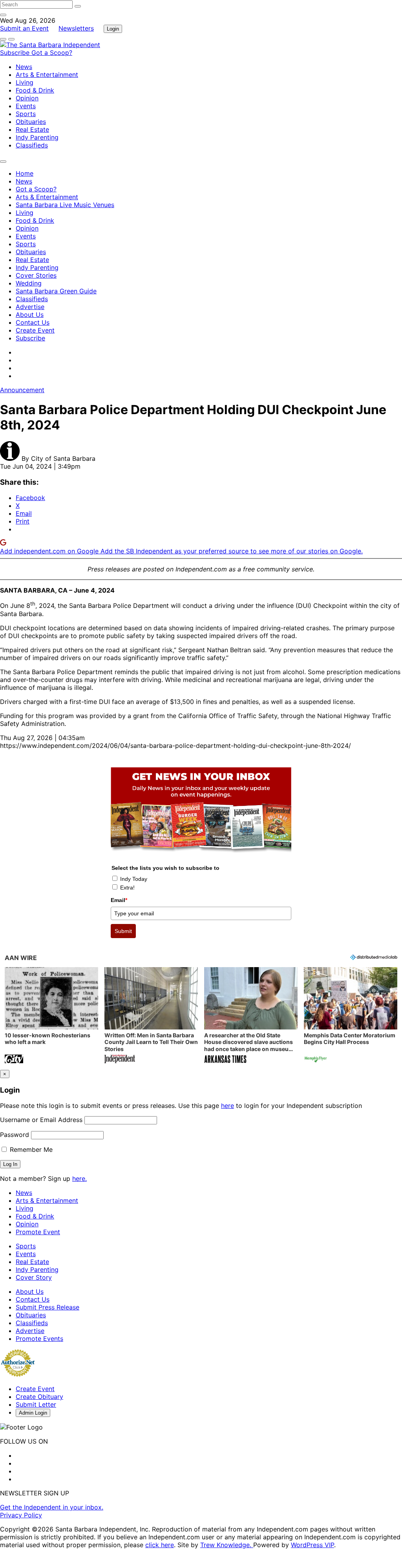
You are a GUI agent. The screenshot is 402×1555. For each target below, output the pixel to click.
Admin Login (33, 1413)
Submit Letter (36, 1404)
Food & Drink (35, 90)
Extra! (127, 887)
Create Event (35, 330)
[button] (51, 1015)
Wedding (29, 283)
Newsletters (76, 28)
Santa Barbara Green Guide (56, 291)
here (227, 1105)
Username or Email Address (41, 1120)
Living (24, 82)
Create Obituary (39, 1396)
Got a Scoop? (51, 52)
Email (119, 900)
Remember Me (30, 1149)
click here (159, 1545)
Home (24, 173)
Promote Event (38, 1232)
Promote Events (39, 1338)
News (24, 67)
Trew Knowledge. (226, 1545)
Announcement (22, 390)
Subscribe (15, 52)
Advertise (30, 307)
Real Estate (32, 129)
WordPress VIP (312, 1545)
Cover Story (34, 1277)
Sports (26, 114)
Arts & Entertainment (47, 74)
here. (79, 1178)
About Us (30, 314)
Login (113, 29)
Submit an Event (24, 28)
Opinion (27, 98)
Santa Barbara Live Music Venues (65, 205)
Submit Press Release (47, 1307)
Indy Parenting (37, 137)
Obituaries (31, 121)
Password (14, 1135)
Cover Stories (36, 275)
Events (26, 106)
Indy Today (133, 879)
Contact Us (32, 322)
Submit (123, 931)
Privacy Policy (21, 1515)
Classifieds (32, 145)
